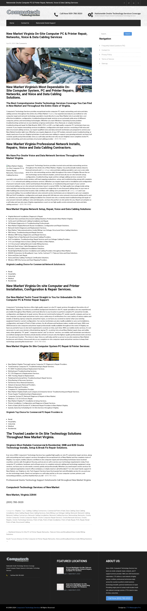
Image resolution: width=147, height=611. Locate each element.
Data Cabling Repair (22, 513)
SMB (9, 242)
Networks (81, 515)
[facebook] (124, 3)
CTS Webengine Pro (133, 607)
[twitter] (129, 3)
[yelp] (138, 3)
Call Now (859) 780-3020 (119, 598)
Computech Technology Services (28, 607)
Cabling (28, 511)
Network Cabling (84, 513)
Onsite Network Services (72, 517)
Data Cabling (70, 511)
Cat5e (71, 191)
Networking (73, 515)
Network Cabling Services (58, 515)
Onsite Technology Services (22, 520)
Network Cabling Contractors (17, 515)
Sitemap (105, 63)
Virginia (51, 114)
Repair (82, 520)
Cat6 (76, 191)
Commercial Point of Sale (56, 511)
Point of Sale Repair (68, 520)
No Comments (22, 43)
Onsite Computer (12, 517)
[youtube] (133, 3)
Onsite (88, 515)
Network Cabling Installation (38, 515)
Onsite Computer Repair (28, 517)
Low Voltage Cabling (62, 513)
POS (77, 520)
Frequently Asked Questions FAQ (113, 46)
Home (12, 23)
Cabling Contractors (39, 511)
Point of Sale (10, 181)
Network (74, 513)
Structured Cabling (23, 522)
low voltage (45, 170)
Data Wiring (50, 513)
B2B (9, 244)
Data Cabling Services (37, 513)
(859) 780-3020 (60, 139)
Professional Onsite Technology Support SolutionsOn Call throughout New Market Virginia (48, 480)
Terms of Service (108, 59)
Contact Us (25, 23)
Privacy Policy (107, 55)
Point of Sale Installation (52, 520)
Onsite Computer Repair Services (50, 517)
